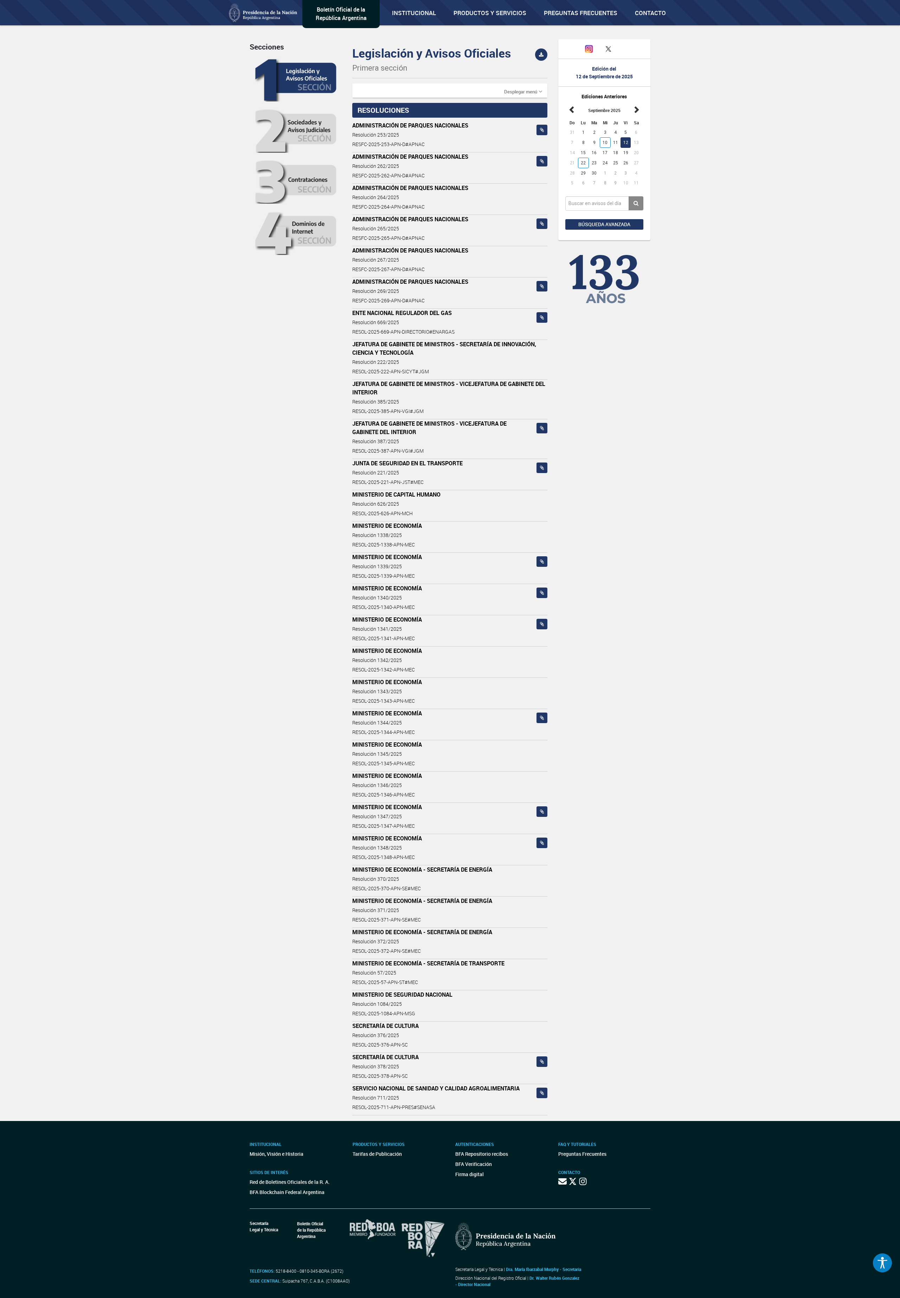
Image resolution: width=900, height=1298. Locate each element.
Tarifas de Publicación (377, 1153)
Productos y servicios (490, 13)
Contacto (650, 13)
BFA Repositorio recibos (481, 1153)
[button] (523, 91)
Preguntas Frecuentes (580, 13)
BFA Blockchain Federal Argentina (287, 1192)
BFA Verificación (473, 1164)
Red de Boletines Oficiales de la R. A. (290, 1182)
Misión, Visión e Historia (276, 1153)
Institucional (414, 13)
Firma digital (469, 1174)
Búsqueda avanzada (604, 224)
